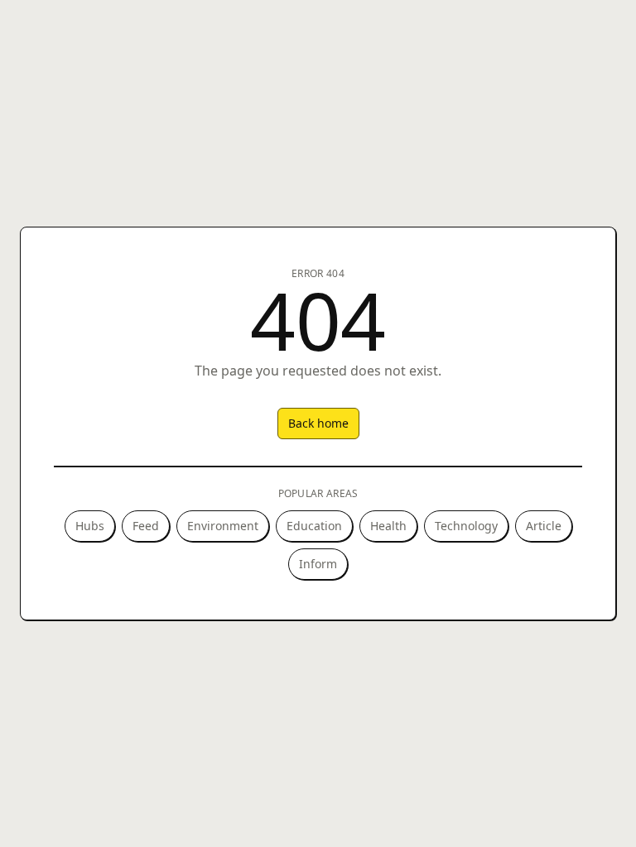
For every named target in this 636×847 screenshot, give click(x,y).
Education (314, 526)
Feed (145, 526)
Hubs (89, 526)
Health (388, 526)
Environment (222, 526)
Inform (318, 564)
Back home (318, 423)
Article (543, 526)
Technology (466, 526)
